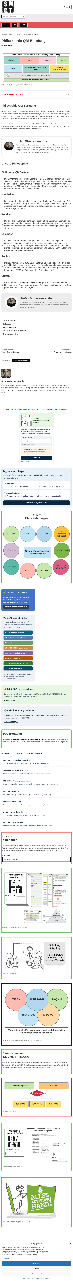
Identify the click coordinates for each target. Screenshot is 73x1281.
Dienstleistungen (56, 116)
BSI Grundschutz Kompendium (15, 643)
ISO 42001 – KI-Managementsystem (17, 648)
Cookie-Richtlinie (27, 1278)
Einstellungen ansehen (37, 1274)
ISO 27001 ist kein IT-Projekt (14, 633)
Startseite (4, 34)
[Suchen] (23, 16)
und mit (29, 739)
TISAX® (23, 25)
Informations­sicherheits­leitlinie (15, 638)
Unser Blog (12, 34)
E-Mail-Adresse (27, 437)
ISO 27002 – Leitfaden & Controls (16, 663)
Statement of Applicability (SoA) (15, 653)
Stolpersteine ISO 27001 (13, 658)
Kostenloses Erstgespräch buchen (16, 606)
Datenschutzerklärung (38, 1278)
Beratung (19, 34)
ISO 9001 (10, 45)
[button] (70, 1244)
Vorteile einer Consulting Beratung (15, 330)
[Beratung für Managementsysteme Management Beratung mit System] (7, 7)
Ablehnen (36, 1268)
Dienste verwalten (7, 1258)
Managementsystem (28, 282)
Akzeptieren (36, 1263)
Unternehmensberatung (21, 360)
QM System (7, 324)
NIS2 (14, 25)
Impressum (47, 1278)
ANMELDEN (36, 458)
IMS (40, 282)
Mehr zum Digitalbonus (36, 503)
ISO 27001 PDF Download (13, 668)
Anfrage (5, 25)
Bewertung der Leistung (11, 334)
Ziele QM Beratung (9, 320)
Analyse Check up (9, 327)
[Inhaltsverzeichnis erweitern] (68, 94)
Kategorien (6, 856)
